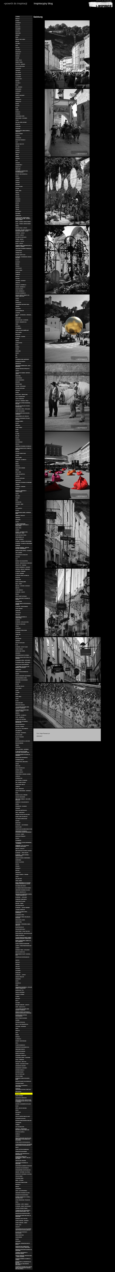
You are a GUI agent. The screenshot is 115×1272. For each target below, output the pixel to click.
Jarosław (18, 612)
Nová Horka (19, 332)
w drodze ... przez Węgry (22, 852)
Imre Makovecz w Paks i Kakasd (24, 850)
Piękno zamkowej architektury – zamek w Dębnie (24, 1256)
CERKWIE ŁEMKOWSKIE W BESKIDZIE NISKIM (21, 1253)
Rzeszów (18, 614)
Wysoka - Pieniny (20, 726)
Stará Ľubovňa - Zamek (21, 1222)
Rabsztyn (18, 166)
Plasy (17, 700)
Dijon (17, 1106)
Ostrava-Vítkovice (20, 1022)
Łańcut (17, 370)
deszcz (17, 451)
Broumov (18, 425)
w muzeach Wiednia (20, 1051)
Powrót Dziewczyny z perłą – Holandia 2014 (23, 1197)
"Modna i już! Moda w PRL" (22, 1063)
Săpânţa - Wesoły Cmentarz (23, 569)
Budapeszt (18, 51)
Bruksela (18, 1184)
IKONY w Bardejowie (21, 581)
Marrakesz (18, 89)
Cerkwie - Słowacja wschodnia (23, 541)
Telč (17, 141)
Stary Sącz (18, 1224)
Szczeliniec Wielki (20, 784)
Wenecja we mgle (20, 1053)
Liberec (17, 35)
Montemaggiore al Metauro (23, 741)
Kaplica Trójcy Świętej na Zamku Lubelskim (22, 296)
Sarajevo (18, 872)
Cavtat (17, 864)
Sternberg (18, 840)
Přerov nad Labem (20, 39)
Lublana (18, 162)
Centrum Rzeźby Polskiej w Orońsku (23, 755)
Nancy (17, 1110)
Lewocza (18, 776)
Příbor (17, 156)
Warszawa (18, 33)
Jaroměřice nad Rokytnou (22, 304)
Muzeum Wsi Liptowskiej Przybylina (22, 722)
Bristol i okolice (20, 848)
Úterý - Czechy (19, 243)
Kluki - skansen (19, 539)
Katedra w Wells (20, 1069)
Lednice (17, 150)
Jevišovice (18, 137)
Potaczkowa (19, 601)
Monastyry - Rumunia (21, 565)
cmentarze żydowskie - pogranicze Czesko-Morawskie (23, 832)
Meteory (18, 998)
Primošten (18, 215)
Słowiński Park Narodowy (22, 359)
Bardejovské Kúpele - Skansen (24, 550)
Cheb (17, 985)
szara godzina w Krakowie (22, 943)
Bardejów (18, 579)
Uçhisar (18, 182)
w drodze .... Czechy (21, 974)
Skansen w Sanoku (20, 361)
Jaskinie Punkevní (20, 909)
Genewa (17, 964)
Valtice (17, 148)
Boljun (17, 435)
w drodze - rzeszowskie (22, 606)
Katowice (18, 326)
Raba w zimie (19, 384)
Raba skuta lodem (20, 919)
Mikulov (18, 152)
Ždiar (17, 37)
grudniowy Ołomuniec (21, 1067)
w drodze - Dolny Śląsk (22, 646)
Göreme (18, 178)
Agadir (17, 58)
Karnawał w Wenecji (21, 1055)
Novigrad (18, 519)
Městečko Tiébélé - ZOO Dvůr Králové (23, 800)
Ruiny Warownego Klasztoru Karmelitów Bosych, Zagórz (23, 883)
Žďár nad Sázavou (20, 704)
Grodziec (18, 653)
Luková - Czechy (20, 235)
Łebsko (17, 529)
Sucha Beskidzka (20, 380)
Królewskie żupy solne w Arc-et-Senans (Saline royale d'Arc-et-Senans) (24, 1100)
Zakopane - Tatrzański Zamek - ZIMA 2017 (23, 925)
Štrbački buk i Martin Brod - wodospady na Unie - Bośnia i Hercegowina (23, 218)
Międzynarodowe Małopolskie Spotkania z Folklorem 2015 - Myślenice (23, 1139)
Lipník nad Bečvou (20, 474)
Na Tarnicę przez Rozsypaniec (23, 887)
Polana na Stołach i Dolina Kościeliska (23, 406)
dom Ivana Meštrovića (21, 810)
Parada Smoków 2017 (21, 892)
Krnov (17, 463)
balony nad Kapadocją (21, 174)
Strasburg (18, 1122)
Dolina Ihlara (19, 186)
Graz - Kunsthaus (20, 812)
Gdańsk (17, 1020)
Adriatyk (18, 282)
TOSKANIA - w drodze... (21, 732)
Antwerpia (18, 1188)
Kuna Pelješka (19, 288)
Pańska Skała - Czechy (21, 227)
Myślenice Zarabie (20, 467)
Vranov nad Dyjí (20, 144)
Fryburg (18, 968)
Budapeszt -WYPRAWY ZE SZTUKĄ (24, 1174)
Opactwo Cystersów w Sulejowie (21, 1086)
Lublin (17, 298)
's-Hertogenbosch (20, 1045)
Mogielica (18, 480)
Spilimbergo (19, 730)
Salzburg (18, 970)
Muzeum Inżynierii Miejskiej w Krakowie (23, 1216)
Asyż (17, 1032)
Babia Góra (18, 190)
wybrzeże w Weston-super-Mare (23, 1079)
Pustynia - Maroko (20, 64)
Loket (17, 698)
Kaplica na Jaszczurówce (22, 664)
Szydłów (18, 632)
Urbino (17, 745)
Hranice (18, 476)
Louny (17, 690)
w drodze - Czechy (20, 592)
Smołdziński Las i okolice (22, 416)
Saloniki (18, 1002)
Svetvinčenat (19, 442)
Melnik (17, 41)
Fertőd (17, 194)
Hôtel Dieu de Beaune (21, 1108)
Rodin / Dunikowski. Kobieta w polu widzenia (23, 941)
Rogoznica (18, 211)
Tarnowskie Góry (20, 116)
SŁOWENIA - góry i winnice (22, 1204)
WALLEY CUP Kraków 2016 (22, 1024)
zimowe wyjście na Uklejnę (23, 814)
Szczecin (18, 128)
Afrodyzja (18, 101)
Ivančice (18, 135)
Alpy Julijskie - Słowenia (22, 749)
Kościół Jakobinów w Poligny (23, 1103)
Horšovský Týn (19, 990)
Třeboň (17, 306)
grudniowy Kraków (21, 1065)
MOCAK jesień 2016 (20, 951)
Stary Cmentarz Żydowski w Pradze (23, 599)
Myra (17, 107)
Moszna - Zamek (19, 903)
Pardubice (18, 978)
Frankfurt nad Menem (21, 1151)
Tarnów (17, 484)
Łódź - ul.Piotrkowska (21, 1190)
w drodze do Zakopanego (22, 1167)
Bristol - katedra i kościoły (23, 585)
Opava (17, 461)
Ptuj (17, 160)
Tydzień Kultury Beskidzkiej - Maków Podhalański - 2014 (23, 1211)
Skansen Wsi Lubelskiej (22, 761)
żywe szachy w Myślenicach (23, 1142)
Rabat (17, 84)
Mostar (17, 870)
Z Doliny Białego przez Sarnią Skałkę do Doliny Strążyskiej (23, 938)
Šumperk (18, 272)
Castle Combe (19, 1076)
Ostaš (17, 423)
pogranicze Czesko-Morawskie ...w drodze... (23, 843)
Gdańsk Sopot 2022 (20, 254)
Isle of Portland (20, 1074)
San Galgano (19, 734)
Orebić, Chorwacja (20, 286)
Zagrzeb (18, 808)
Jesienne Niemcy (20, 1083)
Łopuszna (18, 1241)
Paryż (17, 1147)
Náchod (17, 47)
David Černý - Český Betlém (23, 931)
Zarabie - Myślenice (21, 386)
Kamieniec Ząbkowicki (21, 899)
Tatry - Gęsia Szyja (20, 1006)
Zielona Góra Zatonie (21, 122)
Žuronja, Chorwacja (21, 284)
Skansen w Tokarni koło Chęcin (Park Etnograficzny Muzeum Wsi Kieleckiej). (24, 1267)
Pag (16, 357)
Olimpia (17, 996)
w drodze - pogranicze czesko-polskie (24, 257)
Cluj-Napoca (19, 508)
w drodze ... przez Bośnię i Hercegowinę (22, 855)
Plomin (17, 433)
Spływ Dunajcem (20, 1126)
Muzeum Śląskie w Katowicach (23, 1081)
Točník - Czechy (19, 239)
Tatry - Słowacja (20, 717)
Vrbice (17, 154)
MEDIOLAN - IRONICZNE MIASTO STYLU (23, 1244)
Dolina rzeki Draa (20, 66)
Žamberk (18, 274)
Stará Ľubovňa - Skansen (22, 1220)
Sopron (17, 158)
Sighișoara (18, 502)
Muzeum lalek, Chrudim (21, 794)
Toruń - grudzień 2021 (21, 322)
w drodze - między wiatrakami (23, 1206)
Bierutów (18, 822)
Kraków (18, 382)
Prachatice (18, 1091)
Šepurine (18, 213)
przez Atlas (19, 60)
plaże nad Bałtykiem (21, 535)
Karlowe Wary (19, 702)
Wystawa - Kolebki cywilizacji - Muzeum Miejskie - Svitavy (23, 230)
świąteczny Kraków (21, 1160)
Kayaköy (18, 97)
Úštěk (17, 225)
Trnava (17, 192)
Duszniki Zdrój (19, 421)
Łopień (17, 455)
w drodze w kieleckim (21, 630)
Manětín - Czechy (20, 241)
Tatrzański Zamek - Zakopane (23, 1057)
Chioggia (18, 747)
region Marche (19, 743)
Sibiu (17, 506)
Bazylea (18, 962)
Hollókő (18, 49)
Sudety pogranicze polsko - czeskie (23, 419)
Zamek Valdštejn (20, 935)
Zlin (17, 558)
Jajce (17, 876)
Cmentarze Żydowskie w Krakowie (22, 1163)
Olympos (18, 114)
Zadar (17, 353)
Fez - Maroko (19, 87)
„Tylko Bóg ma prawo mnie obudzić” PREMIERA (22, 707)
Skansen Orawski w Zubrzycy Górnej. (23, 1259)
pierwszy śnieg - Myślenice (23, 949)
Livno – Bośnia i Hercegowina (23, 223)
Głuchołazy (19, 268)
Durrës (17, 346)
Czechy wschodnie (20, 796)
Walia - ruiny (19, 583)
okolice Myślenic (20, 388)
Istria (17, 429)
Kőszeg (17, 196)
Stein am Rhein (19, 1095)
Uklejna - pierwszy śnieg (22, 400)
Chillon (17, 966)
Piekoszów (18, 638)
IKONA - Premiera (20, 1059)
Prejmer (18, 495)
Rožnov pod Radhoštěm (22, 560)
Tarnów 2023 (19, 252)
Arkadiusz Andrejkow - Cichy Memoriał (23, 366)
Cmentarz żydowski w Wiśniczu (23, 248)
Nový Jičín (18, 472)
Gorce (17, 392)
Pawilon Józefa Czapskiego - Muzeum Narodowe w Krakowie (23, 1012)
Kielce (17, 636)
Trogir (17, 209)
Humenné (18, 545)
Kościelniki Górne (20, 651)
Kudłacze (18, 682)
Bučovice (18, 26)
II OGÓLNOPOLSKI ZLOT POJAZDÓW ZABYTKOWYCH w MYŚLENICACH (24, 1145)
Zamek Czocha (19, 648)
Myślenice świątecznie (21, 1182)
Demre (17, 109)
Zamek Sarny (19, 427)
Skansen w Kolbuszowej (22, 1194)
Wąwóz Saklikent (20, 95)
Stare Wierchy (19, 590)
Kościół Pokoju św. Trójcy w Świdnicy (23, 658)
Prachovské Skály (20, 929)
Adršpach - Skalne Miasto (22, 802)
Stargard (18, 126)
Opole (17, 626)
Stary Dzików (19, 608)
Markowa (18, 610)
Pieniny (17, 673)
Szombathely (19, 164)
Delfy (17, 1000)
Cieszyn (17, 1136)
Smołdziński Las (20, 537)
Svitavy (17, 838)
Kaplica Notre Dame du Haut (23, 1116)
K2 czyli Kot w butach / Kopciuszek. (21, 1232)
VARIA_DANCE (19, 880)
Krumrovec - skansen (21, 806)
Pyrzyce (18, 124)
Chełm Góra (19, 922)
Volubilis (18, 82)
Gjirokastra (19, 342)
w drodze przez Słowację (22, 575)
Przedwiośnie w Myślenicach (23, 1169)
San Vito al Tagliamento (22, 728)
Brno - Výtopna (19, 1180)
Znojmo (17, 146)
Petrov (17, 20)
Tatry (17, 324)
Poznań (17, 820)
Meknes (17, 80)
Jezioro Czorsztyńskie (21, 1208)
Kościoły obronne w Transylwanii (21, 491)
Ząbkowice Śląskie (20, 901)
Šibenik (17, 207)
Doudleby (18, 972)
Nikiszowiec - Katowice (21, 118)
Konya (17, 176)
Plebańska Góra (20, 914)
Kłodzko (18, 261)
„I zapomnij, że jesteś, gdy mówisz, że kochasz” (22, 667)
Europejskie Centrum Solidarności (21, 1016)
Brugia (17, 1186)
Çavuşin (17, 184)
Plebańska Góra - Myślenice (23, 408)
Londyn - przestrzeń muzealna (23, 945)
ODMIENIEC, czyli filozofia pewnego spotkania (22, 846)
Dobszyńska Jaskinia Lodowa (23, 774)
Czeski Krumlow (20, 310)
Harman (17, 497)
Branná (17, 264)
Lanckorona (19, 250)
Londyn (17, 947)
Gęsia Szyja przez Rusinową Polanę (23, 403)
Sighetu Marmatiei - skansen (23, 567)
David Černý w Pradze (21, 596)
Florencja (18, 1038)
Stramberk (18, 328)
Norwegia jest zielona (21, 1218)
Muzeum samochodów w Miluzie (23, 1120)
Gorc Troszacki (20, 788)
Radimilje (18, 868)
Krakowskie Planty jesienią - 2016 (23, 955)
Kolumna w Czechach (21, 237)
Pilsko (17, 510)
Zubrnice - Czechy (20, 233)
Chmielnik (18, 634)
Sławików (18, 628)
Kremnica (18, 198)
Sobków (18, 640)
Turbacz (18, 786)
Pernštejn (18, 302)
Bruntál (18, 465)
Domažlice (18, 983)
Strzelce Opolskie (20, 624)
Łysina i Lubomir (20, 573)
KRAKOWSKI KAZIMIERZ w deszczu (24, 1165)
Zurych (17, 960)
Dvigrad (18, 439)
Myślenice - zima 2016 (21, 1061)
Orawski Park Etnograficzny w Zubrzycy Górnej (24, 246)
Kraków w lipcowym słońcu (23, 1213)
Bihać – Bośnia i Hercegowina (23, 221)
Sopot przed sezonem (21, 1018)
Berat (17, 344)
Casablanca (19, 78)
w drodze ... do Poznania (22, 824)
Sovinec (18, 278)
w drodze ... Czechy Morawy (23, 907)
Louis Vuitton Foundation (22, 1149)
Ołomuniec (18, 91)
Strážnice (18, 22)
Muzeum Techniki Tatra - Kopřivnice (21, 912)
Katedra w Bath (19, 1072)
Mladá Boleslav (20, 927)
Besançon (18, 1112)
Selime (17, 188)
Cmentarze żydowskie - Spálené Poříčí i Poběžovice (24, 988)
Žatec (17, 694)
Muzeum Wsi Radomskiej (22, 757)
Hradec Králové (20, 976)
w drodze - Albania (20, 336)
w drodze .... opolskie (21, 897)
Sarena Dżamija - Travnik (22, 874)
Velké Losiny (19, 270)
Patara (17, 103)
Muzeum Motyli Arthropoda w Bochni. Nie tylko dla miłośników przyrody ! (23, 1263)
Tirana (17, 340)
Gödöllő (18, 53)
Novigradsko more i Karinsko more (23, 513)
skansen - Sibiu (19, 504)
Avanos (17, 180)
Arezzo (17, 738)
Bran (17, 500)
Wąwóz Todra (19, 62)
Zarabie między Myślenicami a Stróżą (23, 604)
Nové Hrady (19, 688)
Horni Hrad (18, 696)
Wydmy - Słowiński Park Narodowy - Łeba (22, 533)
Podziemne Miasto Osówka (22, 655)
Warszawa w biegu (20, 1049)
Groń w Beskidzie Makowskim (23, 675)
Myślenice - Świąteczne (22, 394)
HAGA (17, 1043)
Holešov (18, 31)
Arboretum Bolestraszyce (23, 368)
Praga (17, 594)
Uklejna (18, 390)
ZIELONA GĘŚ (19, 878)
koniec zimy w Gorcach (21, 816)
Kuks (17, 45)
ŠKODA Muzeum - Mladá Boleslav (24, 933)
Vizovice (18, 556)
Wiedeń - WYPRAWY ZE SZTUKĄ (23, 1172)
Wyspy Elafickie (20, 862)
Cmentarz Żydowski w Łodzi (23, 1192)
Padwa (17, 1034)
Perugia (18, 1036)
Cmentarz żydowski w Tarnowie (24, 482)
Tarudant (18, 70)
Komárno (18, 201)
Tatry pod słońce (20, 411)
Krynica (18, 55)
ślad (17, 644)
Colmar (17, 1114)
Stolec (17, 259)
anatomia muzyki (20, 905)
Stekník (17, 692)
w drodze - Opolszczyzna (22, 622)
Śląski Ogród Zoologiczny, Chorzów (23, 414)
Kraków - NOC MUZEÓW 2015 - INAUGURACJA (23, 1154)
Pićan (17, 431)
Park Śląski (19, 826)
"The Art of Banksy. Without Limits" (23, 373)
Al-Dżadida (18, 76)
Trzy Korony (19, 552)
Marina (17, 205)
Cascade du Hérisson (21, 1097)
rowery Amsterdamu (21, 1040)
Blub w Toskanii (20, 736)
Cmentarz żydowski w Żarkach (23, 446)
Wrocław (18, 168)
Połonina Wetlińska (21, 885)
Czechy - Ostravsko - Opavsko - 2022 (23, 315)
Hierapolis (18, 99)
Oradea (17, 488)
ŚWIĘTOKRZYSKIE (20, 1235)
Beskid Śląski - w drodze (22, 319)
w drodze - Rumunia (20, 486)
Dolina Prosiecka (20, 724)
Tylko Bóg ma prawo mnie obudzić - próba (22, 711)
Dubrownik (18, 859)
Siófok (17, 203)
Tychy (17, 120)
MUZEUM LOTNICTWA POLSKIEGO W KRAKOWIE (24, 1250)
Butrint (17, 338)
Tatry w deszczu (20, 398)
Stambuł (18, 16)
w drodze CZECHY (20, 686)
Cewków (18, 619)
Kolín (17, 980)
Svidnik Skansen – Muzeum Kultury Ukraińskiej (22, 548)
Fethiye (17, 105)
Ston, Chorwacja (20, 291)
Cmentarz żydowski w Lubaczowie (21, 617)
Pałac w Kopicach (20, 767)
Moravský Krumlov (20, 139)
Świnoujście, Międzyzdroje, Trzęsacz (23, 131)
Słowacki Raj (19, 778)
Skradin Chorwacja (21, 293)
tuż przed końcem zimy (21, 818)
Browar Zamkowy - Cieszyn (22, 1004)
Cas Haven (18, 72)
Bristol (17, 587)
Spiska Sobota (19, 772)
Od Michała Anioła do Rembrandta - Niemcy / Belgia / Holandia (23, 1157)
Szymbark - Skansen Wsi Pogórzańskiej (22, 171)
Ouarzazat (18, 68)
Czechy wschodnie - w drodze (23, 790)
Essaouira (18, 74)
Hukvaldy (18, 334)
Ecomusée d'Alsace (21, 1118)
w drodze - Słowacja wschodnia (24, 543)
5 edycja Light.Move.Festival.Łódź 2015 (23, 1089)
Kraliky (17, 276)
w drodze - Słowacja (21, 459)
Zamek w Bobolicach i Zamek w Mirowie (23, 449)
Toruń (17, 300)
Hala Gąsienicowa (20, 396)
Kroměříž (18, 28)
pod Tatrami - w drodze (21, 780)
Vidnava (17, 266)
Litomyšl (18, 312)
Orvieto (18, 1030)
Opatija (17, 444)
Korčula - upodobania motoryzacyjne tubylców (22, 1129)
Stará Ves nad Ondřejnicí (22, 330)
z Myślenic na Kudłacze (22, 554)
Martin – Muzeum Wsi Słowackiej (24, 563)
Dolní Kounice (19, 133)
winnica (17, 713)
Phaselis (18, 111)
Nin (16, 355)
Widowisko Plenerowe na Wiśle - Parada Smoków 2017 (24, 895)
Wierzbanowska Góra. (21, 677)
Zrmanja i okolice (20, 515)
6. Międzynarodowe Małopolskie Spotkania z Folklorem (22, 524)
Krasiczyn (18, 363)
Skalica (17, 18)
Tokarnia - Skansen (20, 280)
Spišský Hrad (19, 769)
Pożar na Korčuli (20, 1131)
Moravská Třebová (20, 836)
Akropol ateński (20, 994)
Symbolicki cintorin (21, 719)
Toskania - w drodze (21, 1026)
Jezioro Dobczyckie (21, 453)
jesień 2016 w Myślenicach (22, 957)
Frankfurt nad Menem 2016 (22, 1047)
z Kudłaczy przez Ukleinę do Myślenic (23, 917)
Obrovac (18, 517)
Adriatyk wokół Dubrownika (23, 857)
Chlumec (18, 43)
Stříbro (18, 1124)
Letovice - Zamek (20, 834)
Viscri (17, 493)
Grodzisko (18, 669)
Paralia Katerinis (20, 992)
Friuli (17, 1202)
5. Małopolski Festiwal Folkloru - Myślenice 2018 (22, 752)
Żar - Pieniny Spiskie (21, 782)
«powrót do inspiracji (15, 3)
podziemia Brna (19, 1178)
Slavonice (18, 308)
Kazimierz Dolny (20, 759)
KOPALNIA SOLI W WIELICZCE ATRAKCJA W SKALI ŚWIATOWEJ (23, 1247)
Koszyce (18, 577)
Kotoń (17, 684)
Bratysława (19, 457)
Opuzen (17, 866)
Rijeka (17, 437)
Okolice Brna (19, 1176)
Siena (17, 1028)
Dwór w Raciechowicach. (22, 671)
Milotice (18, 24)
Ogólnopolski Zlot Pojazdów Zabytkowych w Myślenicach (23, 1229)
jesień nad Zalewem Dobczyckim (24, 829)
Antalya (17, 93)
